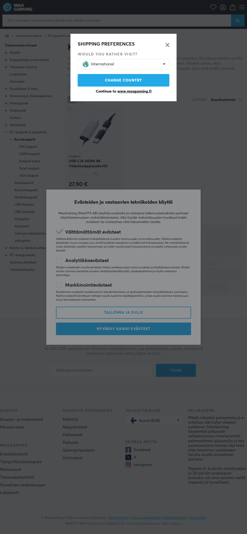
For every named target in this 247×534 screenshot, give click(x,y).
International (102, 64)
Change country (123, 80)
